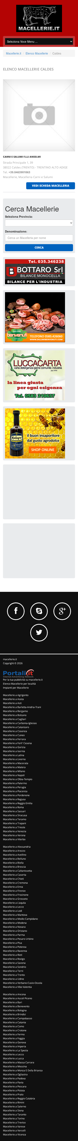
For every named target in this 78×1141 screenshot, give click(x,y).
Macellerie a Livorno (14, 759)
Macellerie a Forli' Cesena (17, 743)
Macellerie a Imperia (14, 1046)
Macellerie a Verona (14, 835)
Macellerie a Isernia (14, 751)
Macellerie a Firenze (14, 890)
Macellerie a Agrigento (15, 695)
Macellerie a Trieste (14, 827)
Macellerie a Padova (14, 1078)
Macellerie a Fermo (14, 1034)
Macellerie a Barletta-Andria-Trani (22, 707)
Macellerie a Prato (13, 1094)
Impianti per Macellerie (16, 687)
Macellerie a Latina (13, 755)
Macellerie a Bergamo (15, 711)
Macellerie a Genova (14, 1042)
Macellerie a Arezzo (14, 850)
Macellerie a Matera (14, 767)
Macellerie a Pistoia (14, 1090)
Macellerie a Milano (14, 771)
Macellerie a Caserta (14, 874)
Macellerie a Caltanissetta (17, 870)
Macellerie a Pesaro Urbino (18, 939)
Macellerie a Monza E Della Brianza (23, 1070)
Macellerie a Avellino (14, 854)
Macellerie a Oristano (15, 931)
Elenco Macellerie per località (19, 683)
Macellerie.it (13, 53)
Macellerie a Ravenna (15, 951)
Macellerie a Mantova (15, 914)
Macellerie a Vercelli (14, 1130)
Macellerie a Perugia (14, 787)
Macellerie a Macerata (15, 763)
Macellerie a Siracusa (15, 815)
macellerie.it (10, 659)
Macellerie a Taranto (14, 1114)
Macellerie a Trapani (14, 823)
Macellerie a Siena (13, 1110)
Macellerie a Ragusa (14, 799)
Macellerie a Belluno (14, 858)
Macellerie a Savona (14, 963)
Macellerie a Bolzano (14, 715)
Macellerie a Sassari (14, 811)
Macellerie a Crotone (14, 1030)
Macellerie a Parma (14, 935)
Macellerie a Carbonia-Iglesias (20, 723)
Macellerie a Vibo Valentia (17, 987)
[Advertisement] (35, 491)
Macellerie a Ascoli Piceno (17, 998)
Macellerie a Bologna (15, 1010)
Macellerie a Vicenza (14, 1134)
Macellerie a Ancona (14, 994)
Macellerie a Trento (14, 975)
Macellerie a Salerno (14, 1106)
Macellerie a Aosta (13, 699)
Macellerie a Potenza (14, 947)
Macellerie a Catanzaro (16, 727)
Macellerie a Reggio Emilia (17, 803)
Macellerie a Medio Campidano (20, 918)
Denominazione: (16, 231)
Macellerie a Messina (15, 1066)
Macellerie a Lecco (13, 1054)
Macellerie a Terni (13, 971)
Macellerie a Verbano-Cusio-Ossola (22, 983)
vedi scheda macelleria (50, 185)
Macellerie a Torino (14, 1118)
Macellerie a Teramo (14, 819)
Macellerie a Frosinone (15, 894)
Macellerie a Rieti (12, 955)
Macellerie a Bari (12, 1002)
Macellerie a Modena (15, 922)
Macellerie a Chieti (13, 878)
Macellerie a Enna (13, 886)
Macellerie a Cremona (15, 882)
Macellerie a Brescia (14, 866)
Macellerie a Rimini (13, 1102)
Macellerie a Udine (13, 979)
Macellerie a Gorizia (14, 747)
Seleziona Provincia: (19, 217)
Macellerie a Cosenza (15, 731)
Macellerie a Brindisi (14, 1014)
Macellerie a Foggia (14, 1038)
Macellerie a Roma (13, 807)
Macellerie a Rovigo (14, 959)
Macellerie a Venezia (14, 831)
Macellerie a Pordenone (16, 795)
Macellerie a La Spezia (15, 1050)
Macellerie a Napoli (14, 775)
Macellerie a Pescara (14, 1086)
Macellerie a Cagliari (14, 719)
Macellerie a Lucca (13, 1058)
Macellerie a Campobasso (17, 1018)
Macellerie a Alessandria (17, 846)
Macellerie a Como (13, 1026)
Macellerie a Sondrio (14, 967)
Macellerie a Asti (12, 703)
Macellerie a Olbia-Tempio (17, 779)
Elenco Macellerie (37, 53)
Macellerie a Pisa (12, 943)
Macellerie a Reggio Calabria (19, 1098)
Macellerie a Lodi (12, 910)
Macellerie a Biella (13, 862)
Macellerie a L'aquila (14, 902)
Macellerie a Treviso (14, 1122)
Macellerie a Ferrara (14, 739)
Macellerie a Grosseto (15, 898)
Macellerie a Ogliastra (15, 1074)
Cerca (39, 247)
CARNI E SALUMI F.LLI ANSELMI (22, 156)
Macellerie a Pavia (13, 1082)
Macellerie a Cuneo (14, 735)
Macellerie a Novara (14, 927)
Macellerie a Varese (14, 1126)
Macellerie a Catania (14, 1022)
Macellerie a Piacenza (15, 791)
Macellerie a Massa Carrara (18, 1062)
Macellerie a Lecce (13, 906)
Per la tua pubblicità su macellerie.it (23, 679)
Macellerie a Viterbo (14, 839)
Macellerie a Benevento (16, 1006)
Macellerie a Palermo (15, 783)
